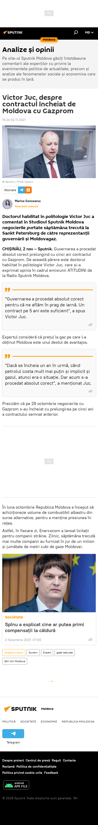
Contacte (69, 760)
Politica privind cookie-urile (22, 773)
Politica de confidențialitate (36, 766)
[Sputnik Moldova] (13, 34)
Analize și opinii (13, 652)
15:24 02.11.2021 (14, 120)
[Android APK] (16, 785)
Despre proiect (13, 760)
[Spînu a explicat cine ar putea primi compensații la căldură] (49, 583)
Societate (14, 617)
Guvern (33, 652)
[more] (90, 324)
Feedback (51, 773)
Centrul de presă (38, 760)
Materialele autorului (26, 206)
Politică (9, 721)
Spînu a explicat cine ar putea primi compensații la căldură (44, 627)
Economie (49, 721)
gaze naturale (65, 652)
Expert (47, 652)
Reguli (56, 760)
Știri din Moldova (14, 661)
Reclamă (8, 766)
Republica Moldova (78, 721)
